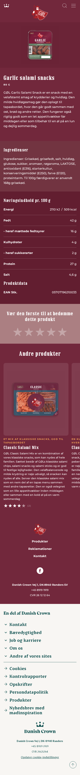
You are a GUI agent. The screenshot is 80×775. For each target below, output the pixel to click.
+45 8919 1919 (40, 590)
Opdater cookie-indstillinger (40, 757)
